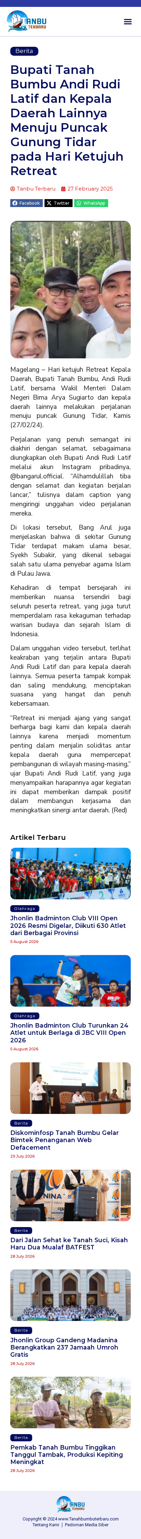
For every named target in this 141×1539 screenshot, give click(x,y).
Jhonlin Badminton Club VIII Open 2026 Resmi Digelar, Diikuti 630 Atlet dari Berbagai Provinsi (68, 925)
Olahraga (24, 908)
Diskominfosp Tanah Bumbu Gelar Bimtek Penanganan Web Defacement (64, 1140)
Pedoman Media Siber (86, 1524)
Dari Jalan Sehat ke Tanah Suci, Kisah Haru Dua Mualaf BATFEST (69, 1243)
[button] (127, 21)
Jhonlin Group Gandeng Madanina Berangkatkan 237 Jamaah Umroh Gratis (64, 1347)
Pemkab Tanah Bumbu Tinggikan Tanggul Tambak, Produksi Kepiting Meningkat (66, 1454)
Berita (24, 50)
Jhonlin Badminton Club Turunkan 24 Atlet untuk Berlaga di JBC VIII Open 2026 (69, 1032)
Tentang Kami (46, 1524)
